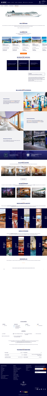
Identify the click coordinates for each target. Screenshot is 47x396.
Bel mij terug (43, 3)
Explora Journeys (30, 2)
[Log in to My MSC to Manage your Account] (39, 1)
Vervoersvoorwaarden (15, 379)
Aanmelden (40, 3)
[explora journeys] (23, 383)
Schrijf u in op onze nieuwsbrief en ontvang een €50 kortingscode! (40, 366)
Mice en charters (2, 370)
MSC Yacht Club (26, 2)
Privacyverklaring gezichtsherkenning (4, 375)
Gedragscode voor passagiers (16, 369)
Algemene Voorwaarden (15, 375)
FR (44, 0)
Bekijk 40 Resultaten (23, 53)
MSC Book (2, 371)
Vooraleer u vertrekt (15, 370)
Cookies (2, 373)
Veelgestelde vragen (15, 371)
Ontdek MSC (12, 2)
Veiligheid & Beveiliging (15, 374)
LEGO (13, 101)
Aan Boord (16, 2)
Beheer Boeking (20, 2)
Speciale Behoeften (15, 378)
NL (43, 0)
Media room (27, 368)
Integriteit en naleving (3, 377)
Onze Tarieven (14, 372)
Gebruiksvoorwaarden (3, 376)
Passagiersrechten (15, 377)
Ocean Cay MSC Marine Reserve (4, 378)
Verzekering (14, 373)
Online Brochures (28, 370)
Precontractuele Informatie (16, 376)
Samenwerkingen (2, 368)
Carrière (1, 372)
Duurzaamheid (2, 369)
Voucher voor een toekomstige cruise (17, 368)
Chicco (12, 101)
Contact (27, 369)
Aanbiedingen (8, 2)
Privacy (1, 374)
